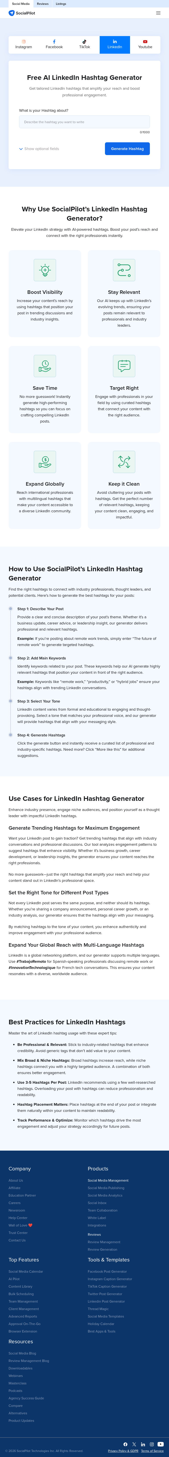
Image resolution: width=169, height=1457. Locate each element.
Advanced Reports (23, 1316)
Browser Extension (23, 1331)
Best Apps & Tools (101, 1331)
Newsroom (17, 1210)
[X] (134, 1444)
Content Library (20, 1286)
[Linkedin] (143, 1444)
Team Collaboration (103, 1210)
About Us (16, 1180)
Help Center (18, 1217)
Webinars (16, 1375)
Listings (61, 4)
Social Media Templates (106, 1316)
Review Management (104, 1241)
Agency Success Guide (26, 1398)
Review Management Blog (29, 1360)
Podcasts (15, 1390)
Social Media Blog (22, 1353)
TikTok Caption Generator (107, 1286)
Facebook (54, 46)
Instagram (23, 46)
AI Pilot (14, 1278)
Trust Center (18, 1232)
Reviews (43, 4)
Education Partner (22, 1195)
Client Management (24, 1308)
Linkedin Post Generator (106, 1301)
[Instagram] (152, 1444)
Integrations (97, 1225)
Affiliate (14, 1187)
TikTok (84, 46)
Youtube (145, 46)
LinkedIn (115, 46)
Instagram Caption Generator (110, 1278)
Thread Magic (98, 1308)
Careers (14, 1202)
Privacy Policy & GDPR (123, 1451)
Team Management (23, 1301)
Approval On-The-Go (24, 1323)
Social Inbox (97, 1202)
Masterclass (17, 1383)
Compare (16, 1405)
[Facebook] (125, 1444)
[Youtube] (161, 1444)
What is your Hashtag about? (43, 110)
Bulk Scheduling (21, 1293)
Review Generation (102, 1249)
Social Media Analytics (105, 1195)
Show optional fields (41, 148)
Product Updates (21, 1420)
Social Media (21, 4)
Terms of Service (152, 1451)
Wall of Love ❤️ (21, 1225)
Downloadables (20, 1368)
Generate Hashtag (127, 148)
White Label (97, 1217)
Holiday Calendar (101, 1323)
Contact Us (17, 1240)
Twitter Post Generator (105, 1293)
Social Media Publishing (106, 1187)
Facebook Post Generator (107, 1271)
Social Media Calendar (26, 1271)
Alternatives (18, 1413)
